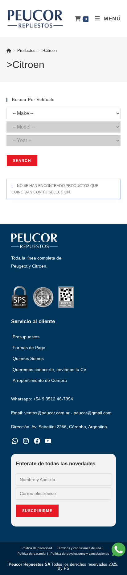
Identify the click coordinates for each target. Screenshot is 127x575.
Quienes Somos (28, 358)
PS (66, 568)
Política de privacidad (37, 548)
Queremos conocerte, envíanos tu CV (49, 369)
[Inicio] (8, 50)
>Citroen (49, 50)
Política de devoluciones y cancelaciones (80, 553)
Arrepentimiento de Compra (40, 380)
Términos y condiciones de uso (79, 548)
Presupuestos (26, 336)
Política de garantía (32, 553)
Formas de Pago (29, 347)
